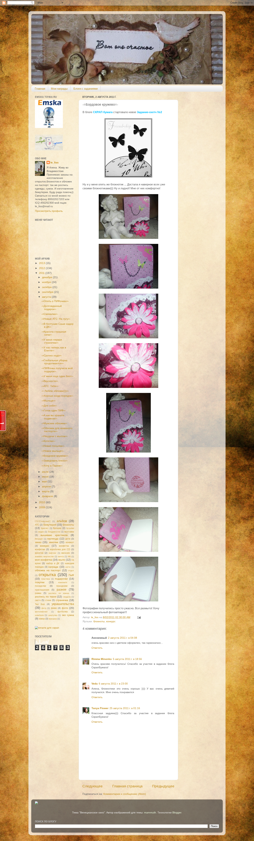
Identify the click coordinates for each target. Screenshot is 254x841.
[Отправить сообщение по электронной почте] (139, 617)
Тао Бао (40, 604)
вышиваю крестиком (54, 535)
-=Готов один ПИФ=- (53, 410)
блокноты (99, 621)
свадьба (67, 597)
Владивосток (54, 532)
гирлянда (52, 538)
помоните (62, 582)
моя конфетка (43, 559)
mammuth (150, 812)
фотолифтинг (41, 612)
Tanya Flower (99, 708)
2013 (42, 263)
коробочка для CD (60, 549)
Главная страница (127, 786)
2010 (42, 502)
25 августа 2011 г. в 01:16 (125, 708)
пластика (45, 579)
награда (53, 566)
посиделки (40, 586)
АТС (37, 525)
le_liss (54, 162)
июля (45, 471)
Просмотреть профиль (49, 211)
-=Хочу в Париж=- (52, 465)
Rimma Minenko (101, 659)
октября (47, 287)
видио (41, 532)
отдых (71, 570)
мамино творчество (44, 556)
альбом (62, 521)
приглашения (42, 590)
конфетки (40, 549)
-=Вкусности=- (49, 381)
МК (69, 556)
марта (46, 491)
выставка (69, 531)
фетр (43, 608)
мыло (61, 559)
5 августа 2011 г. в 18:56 (127, 659)
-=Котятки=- (48, 441)
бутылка (70, 528)
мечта (61, 556)
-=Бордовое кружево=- (55, 455)
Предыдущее (163, 786)
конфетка (64, 546)
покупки (43, 521)
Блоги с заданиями (85, 88)
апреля (47, 486)
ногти (67, 567)
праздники (61, 586)
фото (65, 608)
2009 (42, 507)
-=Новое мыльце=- (52, 451)
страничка (62, 600)
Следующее (92, 786)
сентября (48, 292)
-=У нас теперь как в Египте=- (53, 349)
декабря (47, 277)
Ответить (96, 647)
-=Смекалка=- (49, 314)
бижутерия (49, 524)
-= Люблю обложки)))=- (55, 391)
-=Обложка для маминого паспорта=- (56, 430)
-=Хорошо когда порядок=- (57, 395)
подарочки (61, 578)
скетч (38, 600)
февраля (48, 496)
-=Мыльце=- (48, 400)
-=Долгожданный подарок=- (51, 307)
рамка (38, 593)
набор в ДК (53, 563)
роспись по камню (59, 593)
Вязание (39, 539)
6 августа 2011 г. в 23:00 (113, 683)
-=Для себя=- (49, 405)
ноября (47, 282)
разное (61, 589)
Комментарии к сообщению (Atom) (124, 794)
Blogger (176, 812)
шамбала (39, 615)
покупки (39, 582)
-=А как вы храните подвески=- (52, 417)
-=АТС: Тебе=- (50, 386)
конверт (70, 542)
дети (67, 539)
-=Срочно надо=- (51, 355)
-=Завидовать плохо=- (54, 460)
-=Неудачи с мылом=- (54, 436)
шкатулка (52, 615)
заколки (53, 542)
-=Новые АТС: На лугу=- (55, 318)
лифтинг (52, 553)
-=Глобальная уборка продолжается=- (54, 362)
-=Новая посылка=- (53, 446)
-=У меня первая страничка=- (51, 341)
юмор (42, 618)
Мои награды (59, 88)
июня (45, 476)
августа (47, 296)
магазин (65, 553)
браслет (45, 528)
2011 (42, 273)
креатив (39, 553)
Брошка (57, 528)
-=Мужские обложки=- (54, 423)
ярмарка (53, 619)
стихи (48, 600)
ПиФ (71, 575)
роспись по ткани (45, 596)
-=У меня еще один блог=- (57, 376)
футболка (62, 611)
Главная (40, 88)
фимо (54, 608)
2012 (42, 268)
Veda (94, 683)
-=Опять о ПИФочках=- (55, 301)
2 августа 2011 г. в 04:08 (122, 637)
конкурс (110, 621)
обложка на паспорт (48, 570)
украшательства (63, 604)
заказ (38, 542)
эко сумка (68, 615)
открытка (47, 574)
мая (45, 481)
